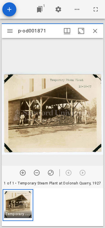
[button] (18, 205)
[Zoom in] (23, 173)
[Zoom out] (37, 173)
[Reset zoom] (51, 173)
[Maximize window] (81, 31)
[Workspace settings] (58, 9)
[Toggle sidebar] (10, 31)
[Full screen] (96, 9)
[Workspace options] (77, 9)
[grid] (52, 207)
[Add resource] (9, 9)
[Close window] (95, 31)
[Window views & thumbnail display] (67, 31)
